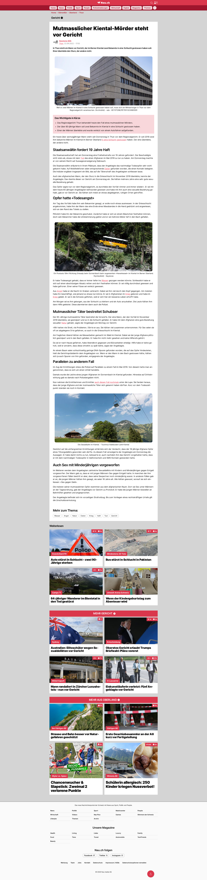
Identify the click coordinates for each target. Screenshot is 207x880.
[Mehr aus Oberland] (103, 700)
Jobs (79, 863)
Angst (59, 291)
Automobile (120, 837)
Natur (64, 323)
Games (118, 815)
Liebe (96, 833)
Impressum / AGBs (112, 863)
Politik (74, 811)
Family (140, 833)
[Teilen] (150, 873)
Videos (74, 815)
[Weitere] (154, 8)
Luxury (118, 833)
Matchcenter (120, 811)
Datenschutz (98, 863)
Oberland (73, 13)
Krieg (127, 294)
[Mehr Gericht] (103, 614)
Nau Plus (97, 815)
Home (53, 13)
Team (73, 863)
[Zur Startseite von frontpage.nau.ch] (103, 3)
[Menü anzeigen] (156, 2)
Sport (96, 811)
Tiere (74, 837)
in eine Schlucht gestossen (114, 140)
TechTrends (142, 837)
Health (52, 833)
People (140, 811)
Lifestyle (53, 819)
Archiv (96, 819)
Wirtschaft (54, 815)
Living (74, 833)
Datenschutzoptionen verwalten (134, 863)
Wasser (105, 280)
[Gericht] (103, 18)
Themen (75, 819)
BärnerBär (62, 13)
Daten (107, 169)
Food (52, 837)
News (52, 811)
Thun (81, 13)
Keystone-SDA (65, 41)
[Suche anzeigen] (151, 2)
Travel (96, 837)
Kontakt (87, 863)
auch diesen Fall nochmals (107, 382)
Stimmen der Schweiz (146, 815)
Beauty (52, 841)
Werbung (64, 863)
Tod (82, 158)
